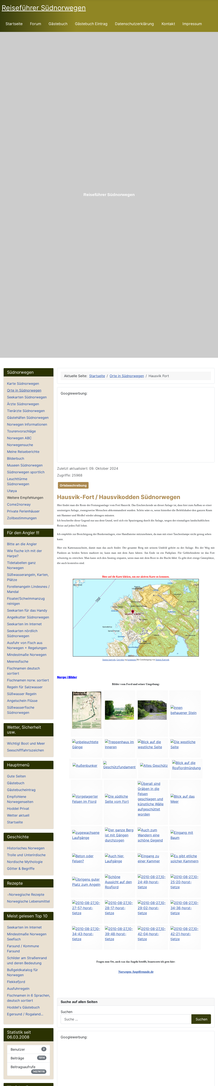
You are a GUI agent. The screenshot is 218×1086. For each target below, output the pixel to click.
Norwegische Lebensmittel (28, 901)
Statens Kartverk (162, 660)
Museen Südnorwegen (25, 465)
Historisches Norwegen (25, 848)
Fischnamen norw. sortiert (28, 680)
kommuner (131, 660)
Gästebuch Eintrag (91, 23)
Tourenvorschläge (21, 431)
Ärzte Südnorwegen (23, 404)
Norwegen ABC (19, 438)
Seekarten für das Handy (27, 610)
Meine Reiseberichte (23, 451)
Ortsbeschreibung (73, 485)
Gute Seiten (16, 776)
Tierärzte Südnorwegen (26, 411)
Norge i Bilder (67, 677)
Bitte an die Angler (22, 544)
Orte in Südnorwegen (24, 390)
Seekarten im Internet (24, 624)
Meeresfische (17, 661)
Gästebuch (58, 23)
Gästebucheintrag (21, 790)
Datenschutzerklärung (134, 23)
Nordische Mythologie (25, 862)
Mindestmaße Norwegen (26, 654)
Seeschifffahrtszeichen (25, 750)
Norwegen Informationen (27, 424)
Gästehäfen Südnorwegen (28, 417)
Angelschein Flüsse (22, 700)
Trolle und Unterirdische (26, 855)
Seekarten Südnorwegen (27, 397)
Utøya (12, 491)
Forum (35, 23)
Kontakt (168, 23)
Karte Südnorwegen (23, 383)
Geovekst (120, 660)
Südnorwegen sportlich (25, 472)
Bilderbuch (15, 458)
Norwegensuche (20, 445)
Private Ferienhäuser (23, 511)
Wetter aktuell (18, 815)
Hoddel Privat (18, 808)
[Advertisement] (136, 429)
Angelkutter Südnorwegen (28, 617)
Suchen (66, 1012)
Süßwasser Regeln (21, 694)
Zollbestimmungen (22, 518)
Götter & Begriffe (20, 868)
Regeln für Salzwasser (25, 687)
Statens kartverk (109, 660)
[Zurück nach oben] (213, 1081)
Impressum (192, 23)
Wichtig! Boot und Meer (26, 743)
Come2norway (19, 504)
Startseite (14, 23)
